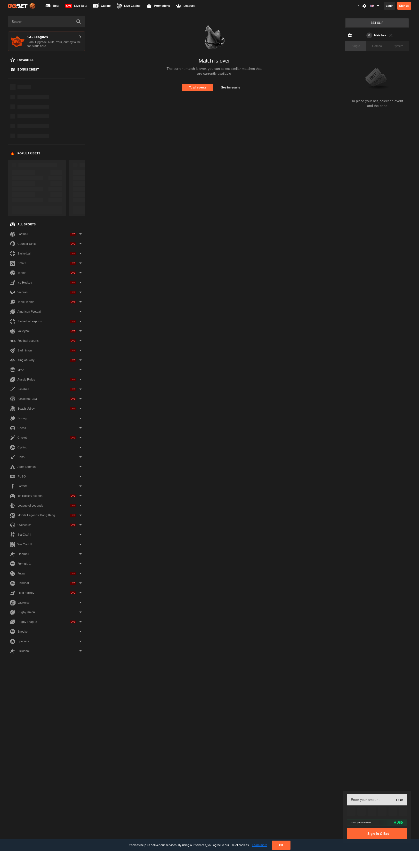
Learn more (259, 845)
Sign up (404, 6)
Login (389, 6)
